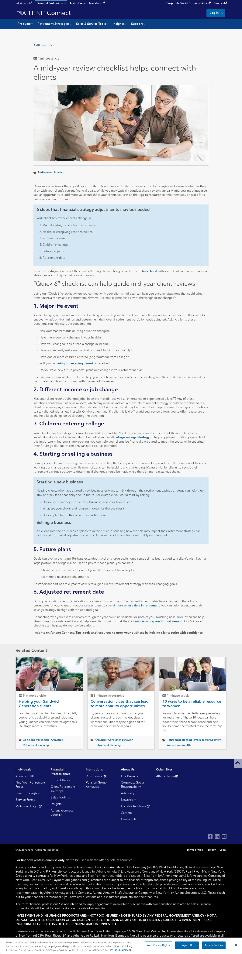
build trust (149, 271)
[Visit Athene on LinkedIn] (217, 836)
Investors (95, 3)
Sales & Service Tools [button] (91, 24)
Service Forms (25, 799)
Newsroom (128, 799)
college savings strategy (132, 437)
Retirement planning (51, 172)
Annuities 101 (25, 776)
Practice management (207, 740)
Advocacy (127, 793)
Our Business (130, 776)
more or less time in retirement (138, 605)
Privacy (211, 850)
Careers (219, 3)
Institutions (77, 3)
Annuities (57, 740)
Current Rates (60, 780)
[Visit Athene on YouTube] (224, 836)
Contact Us (128, 819)
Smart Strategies (27, 793)
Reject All (187, 945)
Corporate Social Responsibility (187, 3)
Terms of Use (195, 850)
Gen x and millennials (36, 740)
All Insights (44, 45)
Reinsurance (95, 776)
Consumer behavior (120, 740)
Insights (56, 804)
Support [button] (137, 24)
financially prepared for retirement (158, 621)
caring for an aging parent (74, 363)
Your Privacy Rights (158, 945)
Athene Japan (165, 776)
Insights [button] (118, 24)
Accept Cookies (214, 945)
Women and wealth (179, 745)
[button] (238, 763)
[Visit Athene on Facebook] (210, 836)
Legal (223, 850)
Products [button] (24, 24)
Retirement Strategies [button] (53, 24)
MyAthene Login (27, 806)
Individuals (22, 3)
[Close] (236, 945)
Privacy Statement (120, 950)
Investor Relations (134, 806)
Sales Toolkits (60, 797)
